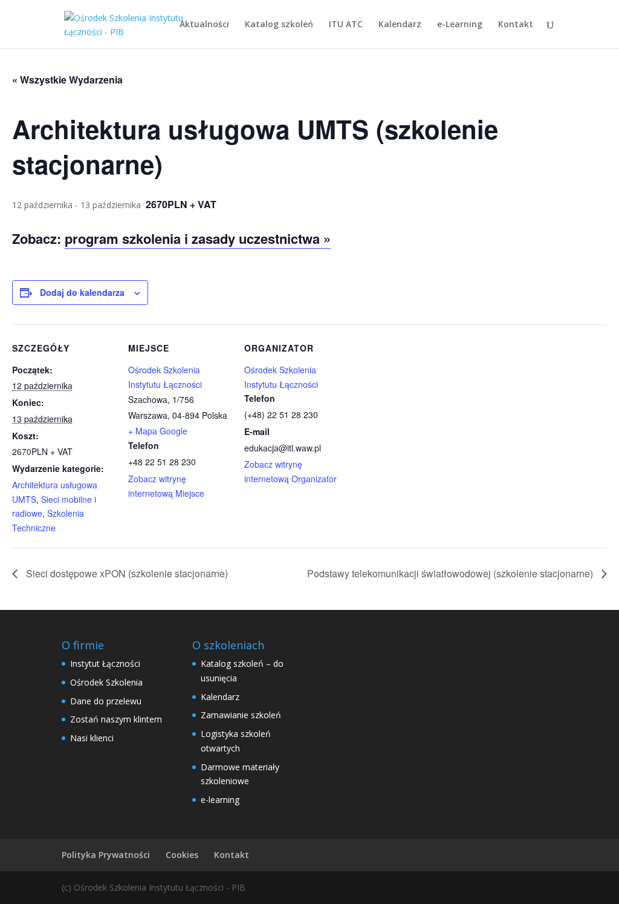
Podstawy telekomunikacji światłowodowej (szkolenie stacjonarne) (451, 573)
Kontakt (515, 25)
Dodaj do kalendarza (82, 292)
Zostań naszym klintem (116, 719)
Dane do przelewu (105, 701)
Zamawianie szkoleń (241, 715)
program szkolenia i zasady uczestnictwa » (198, 238)
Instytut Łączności (105, 663)
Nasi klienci (92, 738)
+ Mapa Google (157, 431)
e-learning (220, 799)
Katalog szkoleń (279, 25)
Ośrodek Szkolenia (106, 682)
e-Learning (459, 25)
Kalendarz (399, 25)
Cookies (182, 854)
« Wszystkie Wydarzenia (67, 80)
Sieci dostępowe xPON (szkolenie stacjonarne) (126, 573)
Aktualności (204, 25)
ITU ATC (346, 25)
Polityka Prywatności (106, 854)
